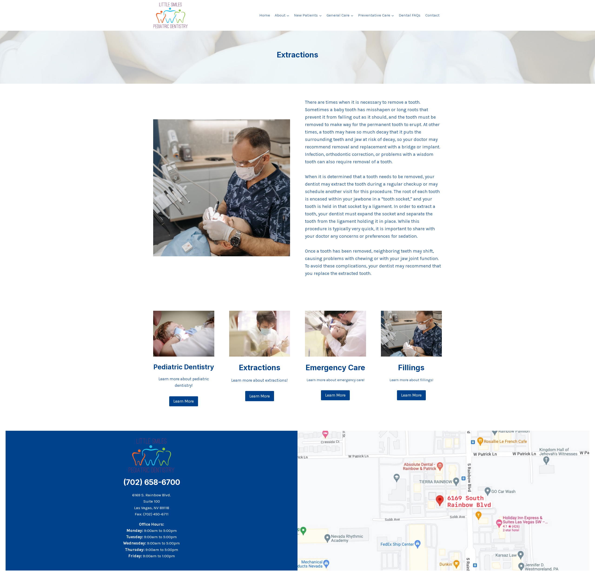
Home (264, 15)
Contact (432, 15)
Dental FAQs (409, 15)
